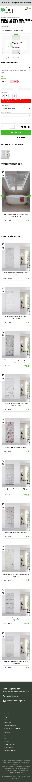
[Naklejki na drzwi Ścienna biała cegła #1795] (16, 517)
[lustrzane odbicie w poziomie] (11, 96)
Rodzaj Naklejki (5, 105)
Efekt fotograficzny (6, 112)
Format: (3, 77)
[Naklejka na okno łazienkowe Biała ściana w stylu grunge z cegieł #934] (16, 191)
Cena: (2, 127)
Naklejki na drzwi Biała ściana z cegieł (14, 447)
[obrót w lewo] (7, 96)
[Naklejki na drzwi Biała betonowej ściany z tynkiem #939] (16, 257)
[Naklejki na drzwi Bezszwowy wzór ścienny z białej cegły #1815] (16, 602)
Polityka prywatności (9, 744)
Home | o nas (7, 736)
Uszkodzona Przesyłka (9, 750)
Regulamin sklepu (8, 747)
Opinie (6, 720)
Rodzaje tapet (7, 722)
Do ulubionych (5, 26)
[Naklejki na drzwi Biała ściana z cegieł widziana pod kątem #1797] (16, 558)
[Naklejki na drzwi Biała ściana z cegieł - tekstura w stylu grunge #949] (16, 301)
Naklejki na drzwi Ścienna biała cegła (14, 532)
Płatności (6, 741)
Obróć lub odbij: (5, 93)
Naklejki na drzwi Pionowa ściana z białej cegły (16, 489)
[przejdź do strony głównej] (7, 10)
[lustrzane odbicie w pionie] (15, 96)
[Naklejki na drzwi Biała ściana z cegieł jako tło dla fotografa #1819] (16, 646)
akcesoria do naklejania (7, 119)
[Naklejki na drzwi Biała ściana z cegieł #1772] (16, 431)
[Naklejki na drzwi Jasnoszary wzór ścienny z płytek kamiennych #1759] (16, 388)
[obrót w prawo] (3, 96)
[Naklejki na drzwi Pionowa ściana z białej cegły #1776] (16, 473)
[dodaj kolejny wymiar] (16, 71)
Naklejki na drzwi (16, 17)
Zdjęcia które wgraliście (10, 725)
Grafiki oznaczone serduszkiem (12, 728)
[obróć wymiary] (29, 67)
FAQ (5, 738)
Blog (5, 717)
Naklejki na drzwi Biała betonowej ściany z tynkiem (16, 272)
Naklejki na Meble (7, 17)
